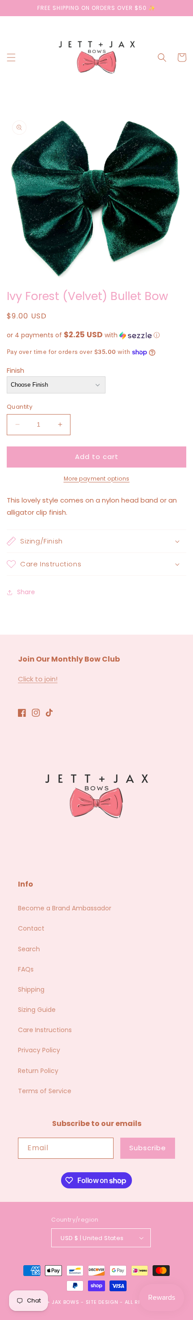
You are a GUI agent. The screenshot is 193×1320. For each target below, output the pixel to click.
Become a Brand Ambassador (64, 908)
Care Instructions (45, 1029)
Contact (31, 928)
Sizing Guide (37, 1009)
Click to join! (37, 679)
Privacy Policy (39, 1050)
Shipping (31, 989)
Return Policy (38, 1070)
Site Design (102, 1302)
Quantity (19, 406)
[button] (11, 57)
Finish (15, 370)
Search (29, 949)
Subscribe (147, 1147)
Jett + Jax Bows (56, 1302)
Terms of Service (44, 1090)
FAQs (26, 969)
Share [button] (26, 591)
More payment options (97, 478)
